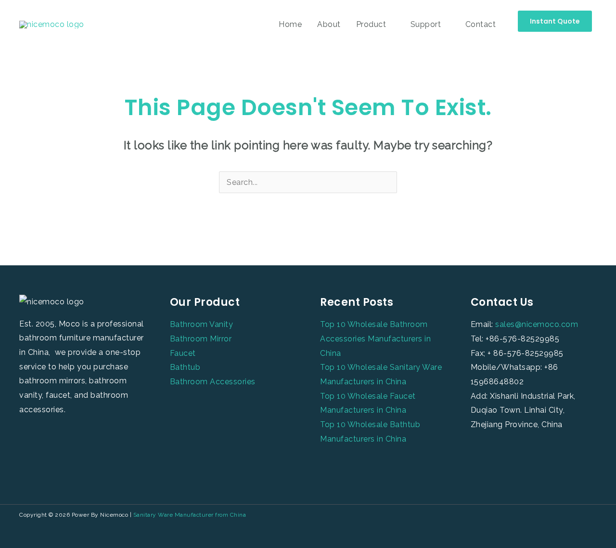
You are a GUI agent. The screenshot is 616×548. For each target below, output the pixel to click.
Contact (480, 24)
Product (371, 24)
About (329, 24)
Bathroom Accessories (213, 381)
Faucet (183, 353)
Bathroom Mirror (201, 338)
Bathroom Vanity (201, 324)
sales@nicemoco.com (536, 324)
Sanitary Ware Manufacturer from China (189, 514)
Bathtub (185, 367)
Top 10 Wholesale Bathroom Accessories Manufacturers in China (375, 338)
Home (290, 24)
